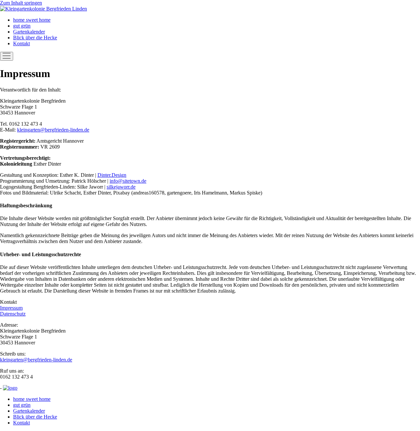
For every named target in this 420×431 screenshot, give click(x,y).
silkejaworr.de (121, 187)
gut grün (22, 26)
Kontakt (21, 43)
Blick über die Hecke (35, 37)
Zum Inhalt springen (21, 3)
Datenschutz (13, 314)
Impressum (11, 308)
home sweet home (32, 20)
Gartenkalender (29, 31)
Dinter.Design (111, 175)
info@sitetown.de (128, 181)
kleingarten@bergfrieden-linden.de (53, 130)
